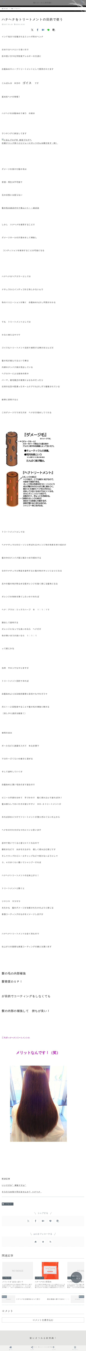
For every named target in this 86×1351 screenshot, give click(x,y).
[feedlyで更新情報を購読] (43, 1241)
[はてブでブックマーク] (43, 30)
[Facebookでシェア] (37, 30)
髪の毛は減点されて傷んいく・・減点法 (20, 208)
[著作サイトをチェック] (35, 1241)
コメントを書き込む (43, 1320)
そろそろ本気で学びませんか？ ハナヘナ (22, 1192)
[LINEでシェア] (48, 30)
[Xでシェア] (32, 30)
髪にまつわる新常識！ (43, 3)
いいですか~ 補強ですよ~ (14, 1185)
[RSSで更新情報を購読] (50, 1241)
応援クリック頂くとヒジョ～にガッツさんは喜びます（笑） (30, 143)
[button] (54, 30)
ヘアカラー (9, 1204)
